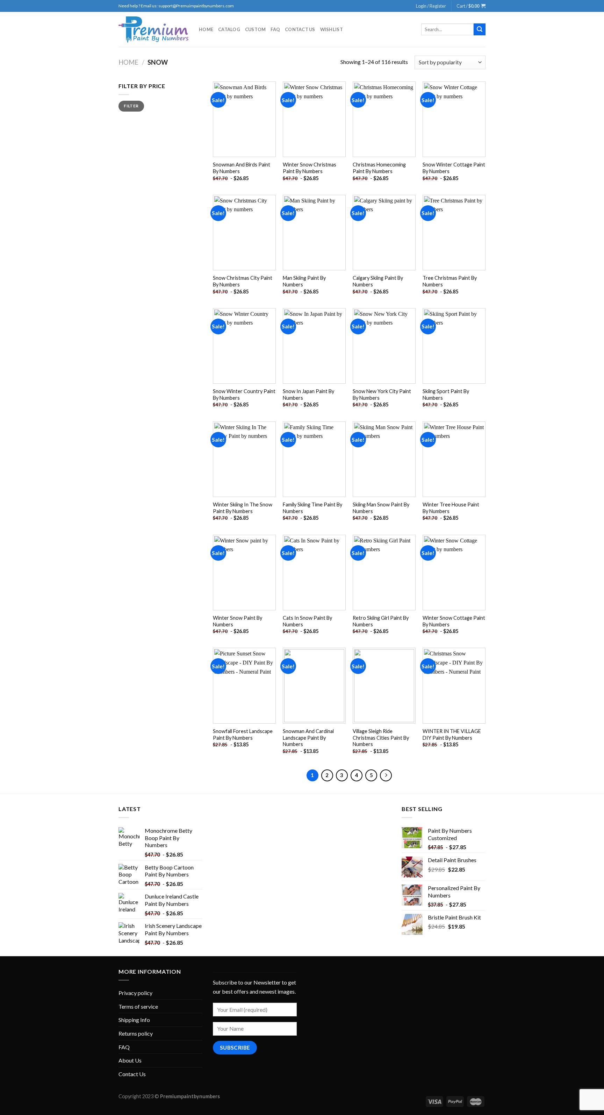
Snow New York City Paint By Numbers (382, 394)
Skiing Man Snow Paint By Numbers (381, 508)
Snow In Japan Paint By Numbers (308, 394)
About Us (130, 1060)
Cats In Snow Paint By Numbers (307, 621)
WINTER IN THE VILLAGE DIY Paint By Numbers (452, 734)
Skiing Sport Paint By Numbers (446, 394)
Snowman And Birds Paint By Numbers (241, 168)
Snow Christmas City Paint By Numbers (242, 281)
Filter (131, 105)
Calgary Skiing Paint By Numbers (378, 281)
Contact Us (300, 29)
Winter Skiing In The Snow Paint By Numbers (242, 508)
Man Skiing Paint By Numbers (304, 281)
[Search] (480, 29)
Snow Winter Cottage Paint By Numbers (454, 168)
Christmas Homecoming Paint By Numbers (379, 168)
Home (206, 29)
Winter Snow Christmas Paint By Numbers (309, 168)
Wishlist (331, 29)
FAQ (275, 29)
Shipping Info (134, 1019)
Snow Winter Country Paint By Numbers (244, 394)
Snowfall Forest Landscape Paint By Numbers (243, 734)
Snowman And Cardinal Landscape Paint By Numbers (308, 737)
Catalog (229, 29)
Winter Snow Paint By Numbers (237, 621)
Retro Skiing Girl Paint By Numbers (381, 621)
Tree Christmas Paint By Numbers (450, 281)
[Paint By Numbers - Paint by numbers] (153, 29)
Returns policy (135, 1033)
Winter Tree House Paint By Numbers (451, 508)
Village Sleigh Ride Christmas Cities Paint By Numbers (381, 737)
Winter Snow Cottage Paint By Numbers (454, 621)
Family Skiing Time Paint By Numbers (312, 508)
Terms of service (138, 1006)
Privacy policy (135, 992)
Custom (255, 29)
